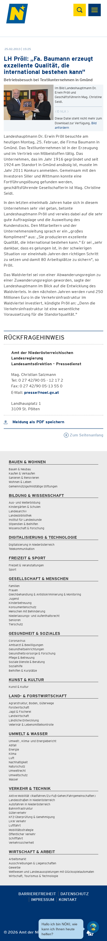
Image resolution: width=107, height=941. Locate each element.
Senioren (15, 620)
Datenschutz (74, 893)
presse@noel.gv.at (41, 392)
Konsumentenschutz (22, 607)
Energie (14, 749)
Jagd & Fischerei (20, 711)
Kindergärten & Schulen (25, 507)
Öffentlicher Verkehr (22, 834)
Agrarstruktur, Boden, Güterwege (31, 703)
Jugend (14, 598)
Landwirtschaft (19, 716)
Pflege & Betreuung (22, 657)
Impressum (42, 899)
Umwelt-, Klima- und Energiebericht (32, 741)
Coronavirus (17, 641)
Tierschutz (16, 624)
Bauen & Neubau (20, 469)
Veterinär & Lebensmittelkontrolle (31, 724)
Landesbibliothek (20, 515)
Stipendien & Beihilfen (23, 524)
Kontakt (68, 899)
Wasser (13, 779)
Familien (14, 586)
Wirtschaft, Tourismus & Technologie (33, 876)
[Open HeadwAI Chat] (93, 927)
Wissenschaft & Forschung (26, 528)
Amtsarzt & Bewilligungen (26, 645)
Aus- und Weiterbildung (24, 502)
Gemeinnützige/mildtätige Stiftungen (33, 486)
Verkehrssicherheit (21, 842)
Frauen (13, 590)
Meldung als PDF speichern (37, 421)
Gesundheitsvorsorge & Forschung (32, 653)
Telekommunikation (22, 549)
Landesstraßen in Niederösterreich (32, 800)
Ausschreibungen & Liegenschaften (32, 863)
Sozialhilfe (15, 666)
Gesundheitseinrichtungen (26, 649)
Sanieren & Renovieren (24, 477)
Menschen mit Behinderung (27, 611)
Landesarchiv (18, 511)
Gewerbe (14, 867)
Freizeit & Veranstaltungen (26, 565)
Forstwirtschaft (19, 707)
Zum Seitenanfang (86, 435)
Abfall (12, 745)
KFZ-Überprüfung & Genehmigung (32, 817)
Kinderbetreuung (20, 603)
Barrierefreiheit (37, 893)
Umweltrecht (17, 770)
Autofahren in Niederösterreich (29, 804)
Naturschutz (17, 766)
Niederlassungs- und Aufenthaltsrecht (34, 616)
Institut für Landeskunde (25, 520)
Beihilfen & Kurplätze (23, 670)
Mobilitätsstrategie (21, 830)
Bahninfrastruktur (21, 808)
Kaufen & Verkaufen (22, 473)
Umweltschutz (18, 775)
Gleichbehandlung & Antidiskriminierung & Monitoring (45, 594)
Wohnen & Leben (20, 482)
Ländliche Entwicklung (24, 720)
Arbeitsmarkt (17, 859)
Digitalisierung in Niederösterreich (31, 544)
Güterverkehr (17, 813)
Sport (12, 569)
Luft (11, 758)
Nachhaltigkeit (18, 762)
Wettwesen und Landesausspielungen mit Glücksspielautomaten (51, 872)
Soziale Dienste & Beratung (27, 662)
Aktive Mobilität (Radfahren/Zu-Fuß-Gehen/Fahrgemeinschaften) (52, 796)
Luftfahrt (15, 825)
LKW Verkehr (17, 821)
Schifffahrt (16, 838)
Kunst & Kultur (19, 687)
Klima (12, 754)
